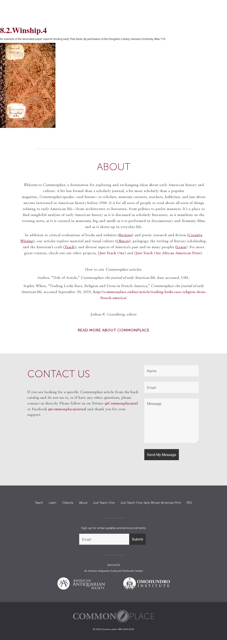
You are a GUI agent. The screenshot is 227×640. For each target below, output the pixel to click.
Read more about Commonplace (113, 330)
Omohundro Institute (132, 571)
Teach (39, 502)
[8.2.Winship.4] (113, 85)
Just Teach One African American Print (168, 253)
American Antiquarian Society (102, 571)
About (83, 502)
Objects (123, 241)
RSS (189, 502)
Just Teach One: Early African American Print (151, 502)
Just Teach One (111, 253)
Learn (52, 502)
